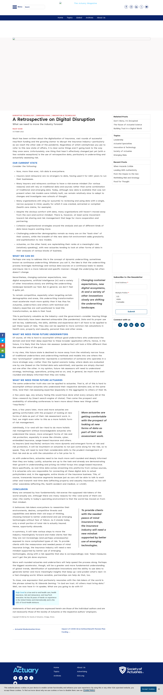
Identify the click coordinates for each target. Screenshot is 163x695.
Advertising (82, 672)
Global (79, 18)
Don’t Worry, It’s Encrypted (126, 121)
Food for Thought (121, 182)
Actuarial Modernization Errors (26, 629)
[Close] (159, 689)
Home (60, 18)
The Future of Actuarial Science (128, 125)
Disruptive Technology (23, 115)
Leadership (118, 140)
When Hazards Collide (123, 166)
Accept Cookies (148, 689)
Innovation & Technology (64, 115)
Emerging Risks (43, 115)
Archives (89, 18)
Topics (69, 18)
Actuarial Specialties (123, 144)
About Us (101, 18)
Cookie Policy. (89, 690)
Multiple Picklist (122, 293)
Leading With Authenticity (125, 170)
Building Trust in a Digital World (128, 129)
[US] (131, 296)
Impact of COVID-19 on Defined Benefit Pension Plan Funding (83, 630)
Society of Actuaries (123, 151)
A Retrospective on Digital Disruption (54, 120)
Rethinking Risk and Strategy (126, 178)
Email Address (122, 283)
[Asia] (131, 299)
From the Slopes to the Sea (126, 174)
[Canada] (131, 302)
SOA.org (80, 676)
